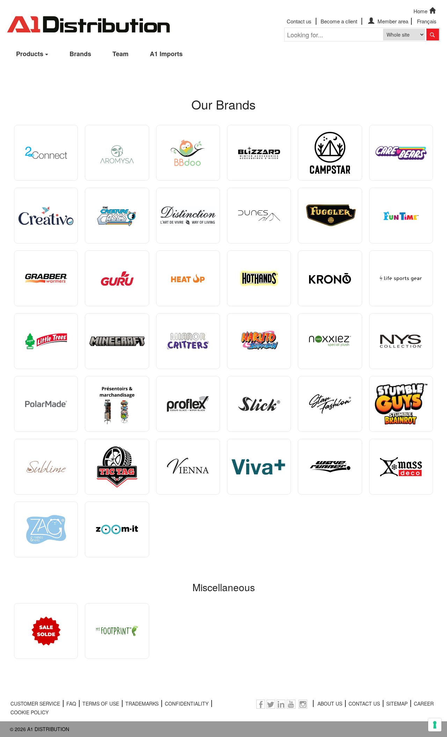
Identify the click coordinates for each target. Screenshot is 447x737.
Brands (80, 53)
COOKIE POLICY (29, 712)
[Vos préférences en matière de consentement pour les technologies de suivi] (434, 724)
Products (29, 53)
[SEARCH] (432, 34)
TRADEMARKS (142, 703)
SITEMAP (397, 703)
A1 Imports (166, 53)
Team (120, 53)
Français (427, 21)
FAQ (71, 703)
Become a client (339, 21)
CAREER (424, 703)
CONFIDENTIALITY (186, 703)
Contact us (299, 21)
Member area (392, 21)
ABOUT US (329, 703)
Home (420, 11)
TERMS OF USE (100, 703)
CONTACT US (364, 703)
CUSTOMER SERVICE (35, 703)
